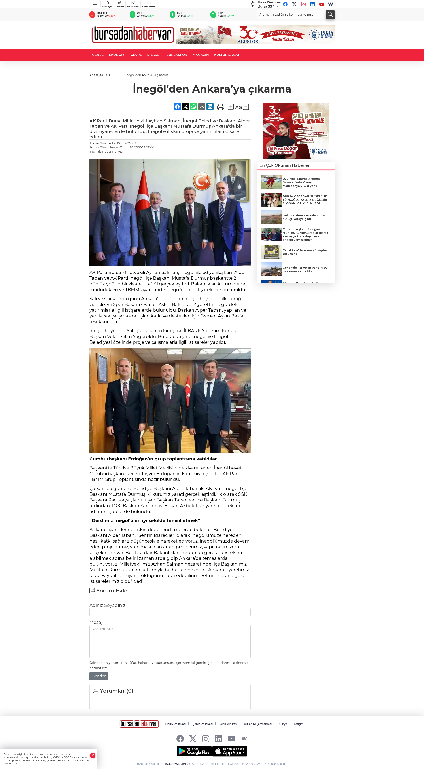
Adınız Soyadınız (107, 598)
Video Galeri (149, 6)
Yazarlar (119, 6)
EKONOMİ (117, 55)
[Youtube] (321, 4)
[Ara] (330, 14)
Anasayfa (107, 6)
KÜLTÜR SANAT (227, 55)
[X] (294, 4)
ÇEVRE (136, 55)
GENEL (98, 55)
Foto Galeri (133, 6)
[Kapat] (92, 755)
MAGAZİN (201, 55)
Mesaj (95, 615)
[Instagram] (303, 4)
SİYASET (154, 55)
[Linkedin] (312, 4)
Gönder (99, 669)
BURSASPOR (176, 55)
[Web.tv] (330, 4)
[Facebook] (285, 4)
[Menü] (95, 4)
